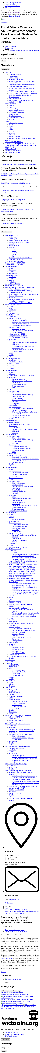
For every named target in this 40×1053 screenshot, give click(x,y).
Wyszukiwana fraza (7, 58)
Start (6, 908)
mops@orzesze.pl (6, 958)
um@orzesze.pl (14, 900)
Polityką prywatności (13, 12)
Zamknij (11, 16)
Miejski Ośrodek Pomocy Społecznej (16, 910)
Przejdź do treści (10, 4)
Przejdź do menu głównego (13, 2)
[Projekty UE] (4, 22)
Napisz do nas (9, 903)
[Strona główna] (20, 19)
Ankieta (3, 972)
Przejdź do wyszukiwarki (12, 6)
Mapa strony (8, 7)
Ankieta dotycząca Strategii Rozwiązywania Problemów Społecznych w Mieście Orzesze (22, 912)
